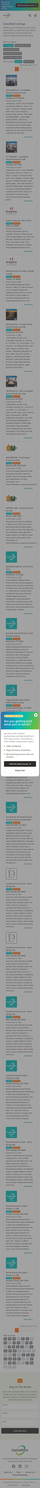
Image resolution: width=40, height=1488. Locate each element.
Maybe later (20, 770)
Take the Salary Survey (18, 764)
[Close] (36, 715)
